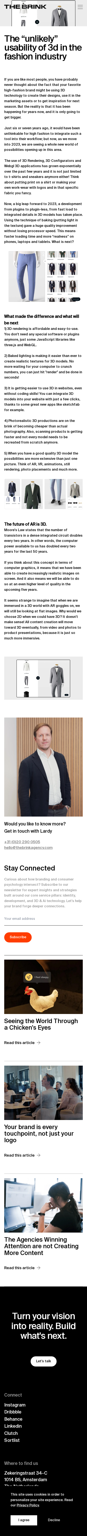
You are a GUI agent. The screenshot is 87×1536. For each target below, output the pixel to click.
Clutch (11, 1433)
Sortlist (12, 1440)
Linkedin (13, 1426)
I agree (23, 1520)
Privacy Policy (28, 1505)
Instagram (15, 1405)
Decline (54, 1520)
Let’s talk (43, 1361)
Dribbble (12, 1412)
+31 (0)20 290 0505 (22, 842)
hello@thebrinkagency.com (28, 848)
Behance (13, 1419)
